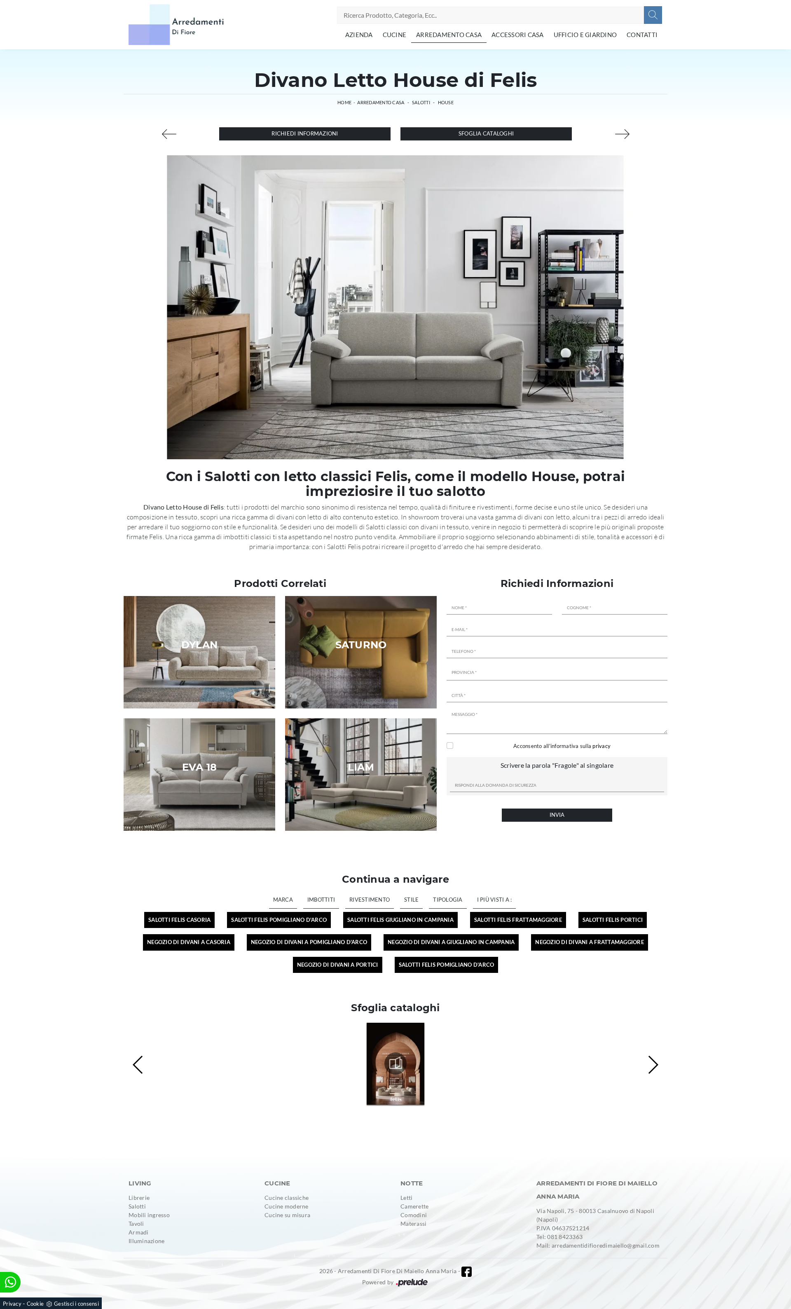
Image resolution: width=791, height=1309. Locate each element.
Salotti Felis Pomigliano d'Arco (279, 919)
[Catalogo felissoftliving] (395, 1063)
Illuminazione (146, 1240)
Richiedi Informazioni (304, 133)
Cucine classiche (286, 1197)
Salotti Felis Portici (613, 919)
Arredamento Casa (449, 34)
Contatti (642, 34)
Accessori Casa (517, 34)
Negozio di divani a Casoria (188, 942)
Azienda (359, 34)
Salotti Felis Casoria (179, 919)
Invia (557, 814)
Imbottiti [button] (321, 899)
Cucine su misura (287, 1214)
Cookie (35, 1303)
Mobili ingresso (149, 1214)
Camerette (414, 1206)
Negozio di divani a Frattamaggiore (589, 942)
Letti (406, 1197)
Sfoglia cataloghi (486, 133)
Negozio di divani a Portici (337, 964)
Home (344, 102)
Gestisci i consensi (76, 1303)
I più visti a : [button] (494, 899)
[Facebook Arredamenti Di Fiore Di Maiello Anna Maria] (466, 1272)
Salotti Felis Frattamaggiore (518, 919)
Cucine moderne (286, 1206)
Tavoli (136, 1223)
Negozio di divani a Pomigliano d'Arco (309, 942)
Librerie (139, 1197)
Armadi (139, 1232)
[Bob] (622, 134)
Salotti (421, 102)
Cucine (395, 34)
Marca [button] (283, 899)
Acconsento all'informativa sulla (562, 746)
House (446, 102)
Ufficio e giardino (585, 34)
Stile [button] (411, 899)
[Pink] (169, 134)
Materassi (413, 1223)
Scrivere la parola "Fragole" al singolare (557, 765)
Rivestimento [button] (369, 899)
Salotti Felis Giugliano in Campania (400, 919)
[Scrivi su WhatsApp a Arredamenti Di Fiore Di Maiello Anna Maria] (10, 1282)
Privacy (12, 1303)
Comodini (413, 1214)
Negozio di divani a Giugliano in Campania (451, 942)
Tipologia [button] (447, 899)
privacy (601, 746)
